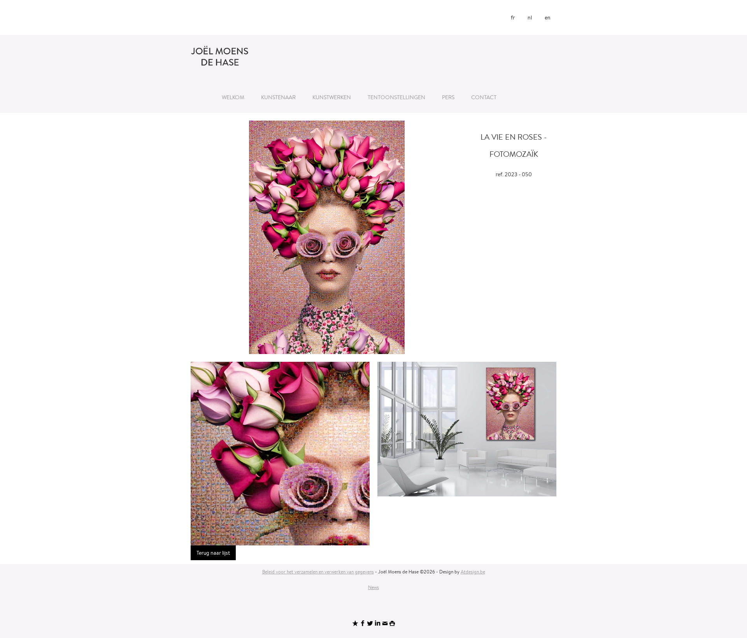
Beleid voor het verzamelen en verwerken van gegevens (318, 572)
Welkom (233, 97)
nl (530, 17)
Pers (448, 97)
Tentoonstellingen (396, 97)
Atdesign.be (473, 572)
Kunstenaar (278, 97)
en (548, 17)
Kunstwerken (331, 97)
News (373, 587)
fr (513, 17)
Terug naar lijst (213, 552)
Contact (483, 97)
